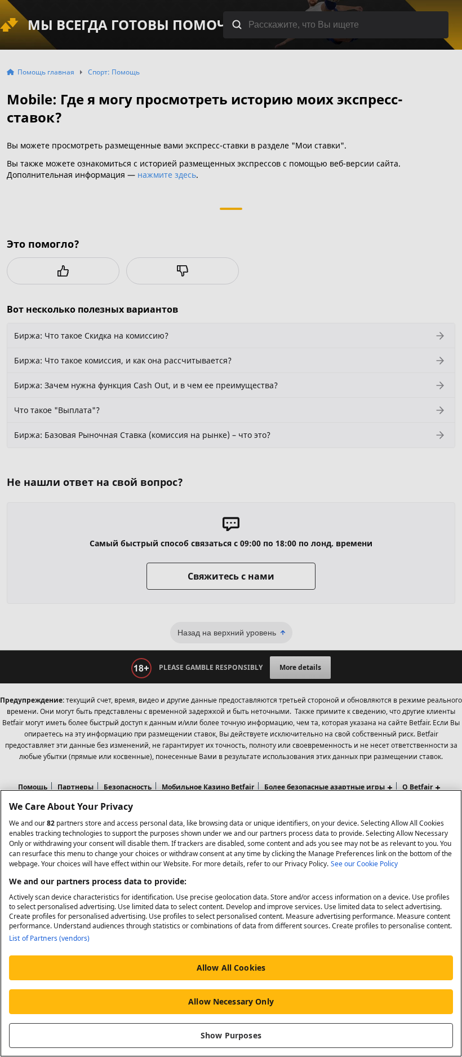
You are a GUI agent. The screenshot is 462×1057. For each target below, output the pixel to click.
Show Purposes (231, 1035)
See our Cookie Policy (364, 864)
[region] (231, 923)
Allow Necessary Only (231, 1001)
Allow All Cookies (231, 967)
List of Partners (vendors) (49, 938)
